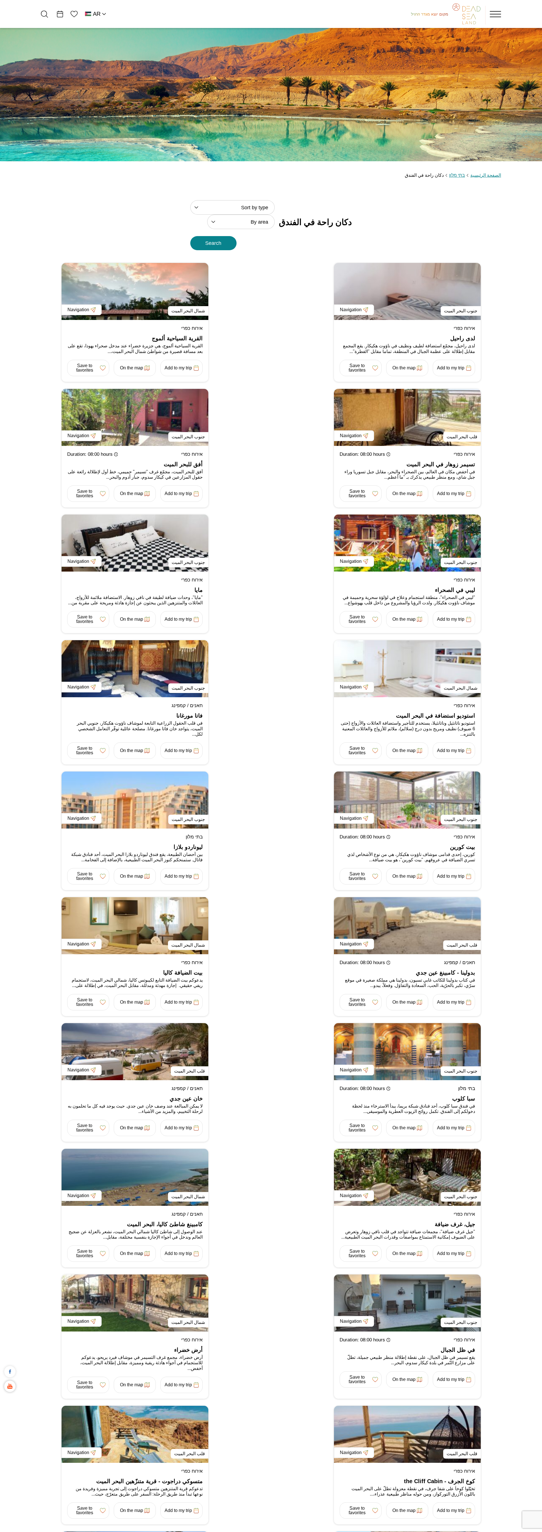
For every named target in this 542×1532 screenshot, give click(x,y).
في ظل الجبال (458, 1350)
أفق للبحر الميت (183, 464)
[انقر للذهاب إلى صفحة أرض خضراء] (135, 1302)
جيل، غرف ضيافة (455, 1224)
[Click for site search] (44, 14)
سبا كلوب (463, 1098)
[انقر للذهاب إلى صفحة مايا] (135, 543)
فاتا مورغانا (189, 715)
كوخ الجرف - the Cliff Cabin (439, 1481)
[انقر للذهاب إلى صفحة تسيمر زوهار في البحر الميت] (407, 417)
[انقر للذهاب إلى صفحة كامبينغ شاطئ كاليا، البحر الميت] (135, 1177)
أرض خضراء (188, 1350)
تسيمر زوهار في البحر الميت (440, 464)
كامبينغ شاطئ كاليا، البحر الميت (165, 1224)
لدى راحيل (462, 338)
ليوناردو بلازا (188, 847)
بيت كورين (462, 847)
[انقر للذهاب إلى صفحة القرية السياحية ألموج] (135, 291)
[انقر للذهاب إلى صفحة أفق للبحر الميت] (135, 417)
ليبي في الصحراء (455, 590)
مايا (198, 590)
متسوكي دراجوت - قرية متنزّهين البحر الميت (149, 1481)
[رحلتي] (60, 14)
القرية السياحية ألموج (177, 338)
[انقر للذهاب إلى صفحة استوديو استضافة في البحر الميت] (407, 668)
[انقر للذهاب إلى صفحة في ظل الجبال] (407, 1302)
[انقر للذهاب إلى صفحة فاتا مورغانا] (135, 668)
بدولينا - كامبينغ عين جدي (445, 972)
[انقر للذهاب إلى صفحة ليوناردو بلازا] (135, 800)
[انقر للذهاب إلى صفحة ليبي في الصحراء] (407, 543)
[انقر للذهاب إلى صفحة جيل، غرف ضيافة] (407, 1177)
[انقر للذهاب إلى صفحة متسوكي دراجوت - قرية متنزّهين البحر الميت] (135, 1434)
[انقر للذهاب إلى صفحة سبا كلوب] (407, 1051)
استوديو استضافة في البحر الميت (435, 715)
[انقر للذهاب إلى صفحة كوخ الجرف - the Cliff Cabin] (407, 1434)
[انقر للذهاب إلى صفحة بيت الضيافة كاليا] (135, 925)
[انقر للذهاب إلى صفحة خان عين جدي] (135, 1051)
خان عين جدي (186, 1098)
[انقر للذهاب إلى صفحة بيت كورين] (407, 800)
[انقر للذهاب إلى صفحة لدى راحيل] (407, 291)
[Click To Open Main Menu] (495, 14)
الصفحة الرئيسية (485, 175)
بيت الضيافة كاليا (183, 972)
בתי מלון (457, 175)
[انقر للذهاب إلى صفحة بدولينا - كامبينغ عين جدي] (407, 925)
